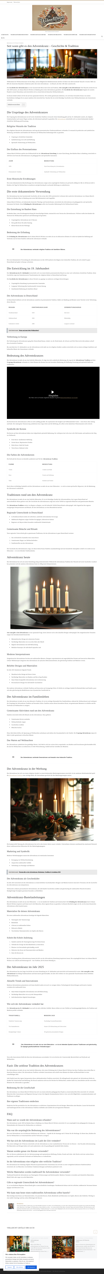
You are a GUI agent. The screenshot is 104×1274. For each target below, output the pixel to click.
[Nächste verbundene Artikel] (95, 1232)
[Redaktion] (11, 1206)
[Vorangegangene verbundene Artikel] (91, 1232)
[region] (21, 1261)
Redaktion (20, 1203)
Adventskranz (62, 119)
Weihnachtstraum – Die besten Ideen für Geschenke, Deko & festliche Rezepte (31, 1271)
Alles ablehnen (19, 1267)
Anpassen (9, 1267)
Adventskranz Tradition (16, 775)
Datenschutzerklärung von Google (69, 397)
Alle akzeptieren (31, 1267)
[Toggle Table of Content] (22, 104)
